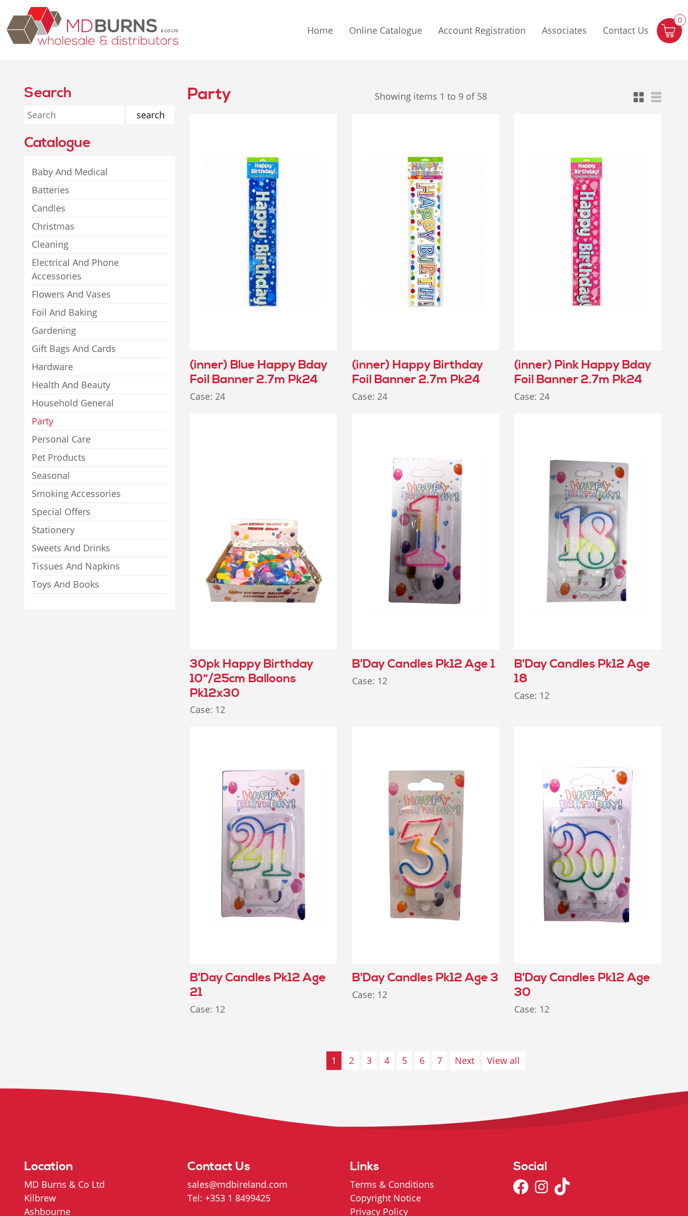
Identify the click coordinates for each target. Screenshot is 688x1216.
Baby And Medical (70, 172)
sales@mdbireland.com (237, 1184)
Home (320, 30)
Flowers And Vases (71, 294)
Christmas (53, 226)
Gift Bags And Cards (74, 348)
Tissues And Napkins (76, 566)
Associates (564, 30)
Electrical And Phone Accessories (75, 269)
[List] (656, 95)
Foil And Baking (64, 312)
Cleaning (50, 244)
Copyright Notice (385, 1198)
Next (464, 1060)
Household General (73, 403)
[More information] (333, 117)
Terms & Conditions (392, 1184)
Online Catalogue (385, 30)
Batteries (51, 190)
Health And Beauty (71, 385)
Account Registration (482, 30)
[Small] (639, 95)
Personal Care (61, 439)
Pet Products (59, 457)
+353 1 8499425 (237, 1198)
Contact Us (626, 30)
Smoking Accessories (76, 493)
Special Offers (61, 512)
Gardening (54, 330)
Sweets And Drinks (71, 548)
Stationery (53, 530)
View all (503, 1060)
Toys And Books (65, 584)
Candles (48, 208)
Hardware (52, 367)
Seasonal (51, 475)
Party (42, 421)
